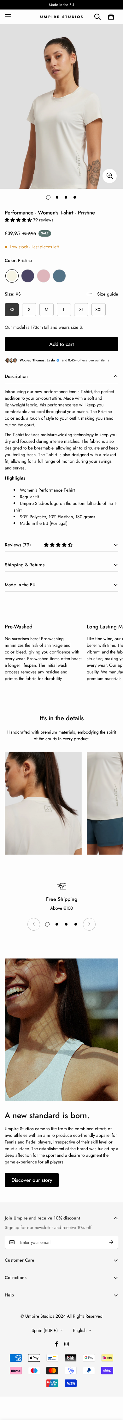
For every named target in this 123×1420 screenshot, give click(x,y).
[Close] (111, 657)
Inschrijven (63, 751)
